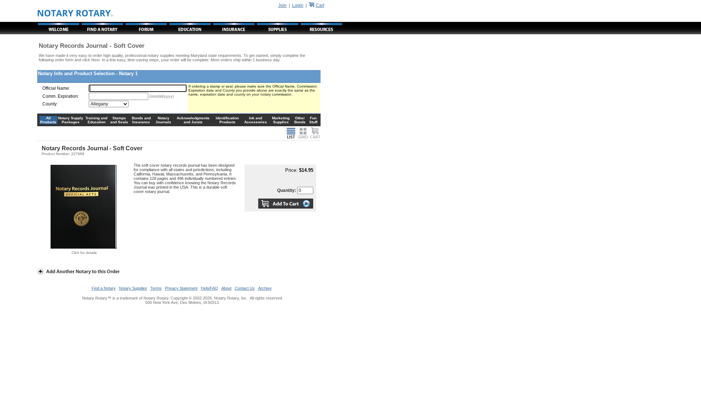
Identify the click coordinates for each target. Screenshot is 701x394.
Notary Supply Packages (70, 120)
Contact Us (245, 288)
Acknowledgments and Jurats (193, 120)
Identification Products (227, 120)
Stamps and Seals (119, 120)
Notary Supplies (133, 288)
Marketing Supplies (281, 120)
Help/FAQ (209, 288)
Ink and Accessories (255, 120)
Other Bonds (300, 120)
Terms (156, 288)
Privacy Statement (181, 288)
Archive (265, 288)
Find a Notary (104, 288)
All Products (48, 120)
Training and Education (96, 120)
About (226, 288)
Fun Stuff (313, 120)
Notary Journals (163, 120)
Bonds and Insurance (141, 120)
